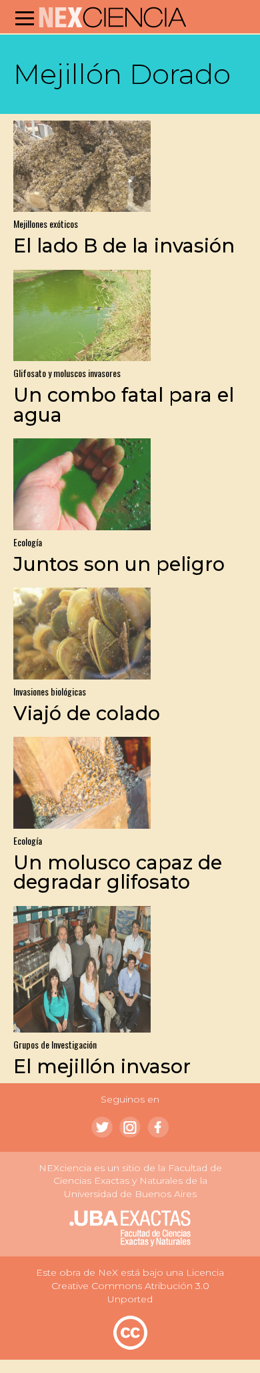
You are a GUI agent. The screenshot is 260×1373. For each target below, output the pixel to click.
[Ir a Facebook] (158, 1127)
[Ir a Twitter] (102, 1127)
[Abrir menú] (25, 18)
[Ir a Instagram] (130, 1127)
